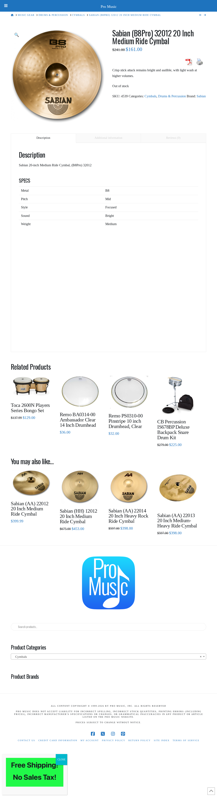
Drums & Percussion (172, 96)
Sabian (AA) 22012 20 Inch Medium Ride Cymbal (29, 509)
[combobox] (108, 656)
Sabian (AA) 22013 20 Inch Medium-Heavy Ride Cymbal (177, 521)
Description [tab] (43, 137)
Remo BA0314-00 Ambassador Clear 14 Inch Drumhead (78, 420)
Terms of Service (186, 740)
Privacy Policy (113, 740)
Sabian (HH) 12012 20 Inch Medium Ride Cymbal (78, 516)
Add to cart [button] (131, 402)
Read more (31, 391)
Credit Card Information (57, 740)
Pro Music (109, 6)
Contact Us (26, 740)
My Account (90, 740)
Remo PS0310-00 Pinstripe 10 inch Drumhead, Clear (125, 421)
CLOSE (61, 759)
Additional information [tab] (108, 137)
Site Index (162, 740)
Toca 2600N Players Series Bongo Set (30, 407)
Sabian (201, 96)
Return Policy (139, 740)
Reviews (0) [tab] (173, 137)
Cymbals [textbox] (107, 656)
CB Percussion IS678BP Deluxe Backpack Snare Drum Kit (173, 429)
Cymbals (150, 96)
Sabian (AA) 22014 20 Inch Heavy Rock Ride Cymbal (128, 516)
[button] (16, 35)
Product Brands (25, 676)
